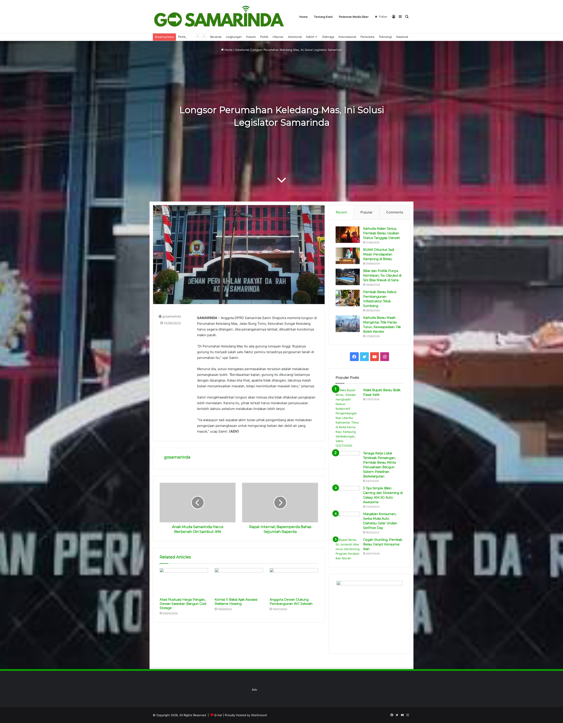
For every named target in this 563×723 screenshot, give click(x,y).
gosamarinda (171, 316)
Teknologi (385, 37)
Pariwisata (367, 37)
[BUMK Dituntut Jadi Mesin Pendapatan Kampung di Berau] (348, 256)
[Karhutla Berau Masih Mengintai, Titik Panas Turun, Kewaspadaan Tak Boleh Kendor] (348, 324)
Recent (341, 212)
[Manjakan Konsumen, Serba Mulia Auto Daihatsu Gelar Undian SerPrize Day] (348, 520)
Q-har (218, 715)
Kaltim (310, 37)
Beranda (215, 37)
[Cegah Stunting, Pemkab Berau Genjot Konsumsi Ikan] (348, 549)
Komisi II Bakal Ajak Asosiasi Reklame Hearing (236, 602)
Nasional (402, 37)
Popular (366, 212)
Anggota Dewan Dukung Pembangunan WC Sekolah (291, 602)
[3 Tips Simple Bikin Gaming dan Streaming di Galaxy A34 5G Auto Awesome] (348, 494)
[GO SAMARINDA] (219, 17)
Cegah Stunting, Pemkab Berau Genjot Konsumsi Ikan (382, 544)
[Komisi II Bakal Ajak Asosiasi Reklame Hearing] (239, 581)
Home (303, 16)
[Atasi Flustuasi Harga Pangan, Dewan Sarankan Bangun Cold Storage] (184, 581)
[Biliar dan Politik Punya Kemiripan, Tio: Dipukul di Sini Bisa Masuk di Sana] (348, 277)
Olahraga (328, 37)
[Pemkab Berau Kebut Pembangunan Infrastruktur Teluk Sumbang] (348, 298)
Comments (394, 212)
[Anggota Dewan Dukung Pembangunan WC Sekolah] (294, 581)
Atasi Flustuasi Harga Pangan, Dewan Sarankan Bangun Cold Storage (183, 604)
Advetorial (295, 37)
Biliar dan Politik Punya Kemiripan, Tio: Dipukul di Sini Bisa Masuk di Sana (382, 275)
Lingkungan (234, 37)
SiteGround (259, 715)
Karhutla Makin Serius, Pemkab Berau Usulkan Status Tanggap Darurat (381, 233)
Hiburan (278, 37)
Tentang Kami (323, 16)
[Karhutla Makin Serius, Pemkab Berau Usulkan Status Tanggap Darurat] (348, 234)
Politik (264, 37)
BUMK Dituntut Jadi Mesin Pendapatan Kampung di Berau (378, 254)
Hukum (251, 37)
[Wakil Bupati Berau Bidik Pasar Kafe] (348, 418)
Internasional (347, 37)
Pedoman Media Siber (354, 16)
